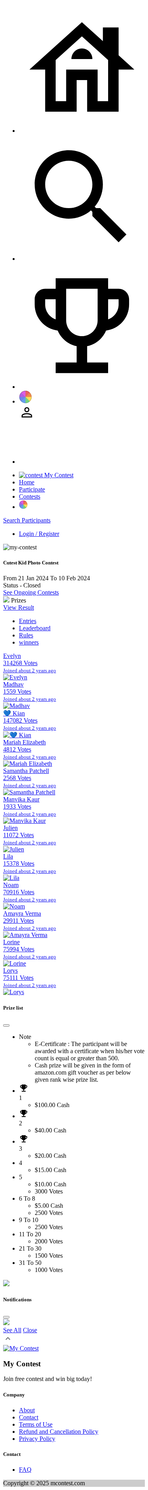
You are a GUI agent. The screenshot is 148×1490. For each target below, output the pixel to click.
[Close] (6, 1025)
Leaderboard (35, 628)
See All (12, 1330)
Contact (28, 1417)
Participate (32, 489)
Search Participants (27, 520)
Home (26, 482)
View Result (18, 607)
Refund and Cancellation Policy (58, 1431)
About (27, 1410)
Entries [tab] (27, 621)
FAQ (25, 1469)
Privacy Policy (37, 1438)
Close (30, 1330)
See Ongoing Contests (31, 592)
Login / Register (39, 533)
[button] (8, 1341)
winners (29, 642)
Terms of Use (35, 1424)
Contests (29, 496)
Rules (26, 635)
